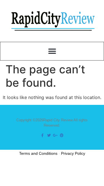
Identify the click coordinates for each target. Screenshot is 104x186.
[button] (52, 51)
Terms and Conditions (38, 153)
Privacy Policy (73, 153)
